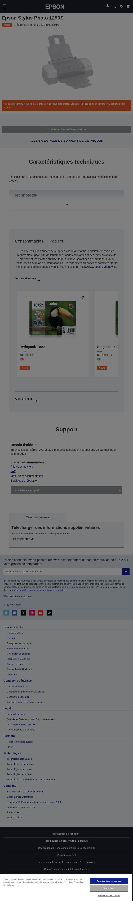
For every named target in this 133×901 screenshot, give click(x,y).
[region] (66, 887)
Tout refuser (109, 888)
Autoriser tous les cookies (109, 881)
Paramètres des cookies (109, 895)
